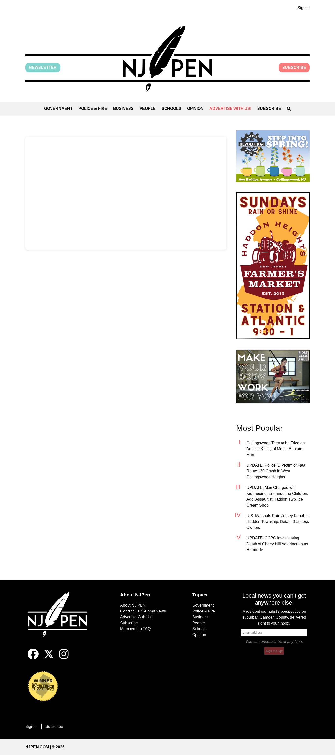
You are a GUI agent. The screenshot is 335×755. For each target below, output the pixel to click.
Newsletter (43, 67)
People (148, 108)
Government (58, 108)
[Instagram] (64, 658)
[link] (273, 156)
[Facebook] (33, 658)
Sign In (303, 8)
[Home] (61, 620)
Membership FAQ (135, 629)
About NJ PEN (133, 605)
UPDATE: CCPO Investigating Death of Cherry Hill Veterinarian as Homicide (277, 544)
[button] (167, 59)
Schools (171, 108)
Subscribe (294, 67)
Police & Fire (92, 108)
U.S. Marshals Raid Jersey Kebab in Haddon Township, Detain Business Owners (277, 522)
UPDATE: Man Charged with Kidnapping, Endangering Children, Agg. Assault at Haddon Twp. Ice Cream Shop (277, 496)
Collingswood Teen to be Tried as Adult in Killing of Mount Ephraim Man (275, 449)
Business (123, 108)
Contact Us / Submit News (143, 611)
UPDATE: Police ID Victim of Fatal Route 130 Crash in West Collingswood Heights (276, 471)
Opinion (195, 108)
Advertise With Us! (230, 108)
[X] (48, 658)
